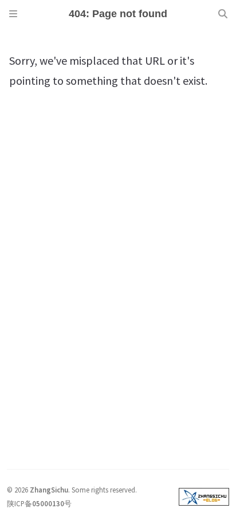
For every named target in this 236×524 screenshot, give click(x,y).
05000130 (48, 503)
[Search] (223, 14)
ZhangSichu (49, 489)
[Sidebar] (13, 14)
